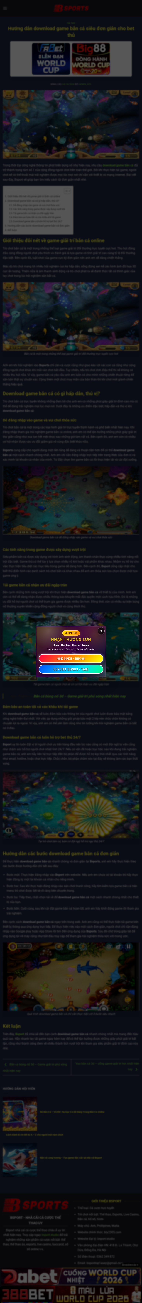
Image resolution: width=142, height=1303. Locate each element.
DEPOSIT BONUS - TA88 (71, 669)
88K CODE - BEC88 (71, 658)
